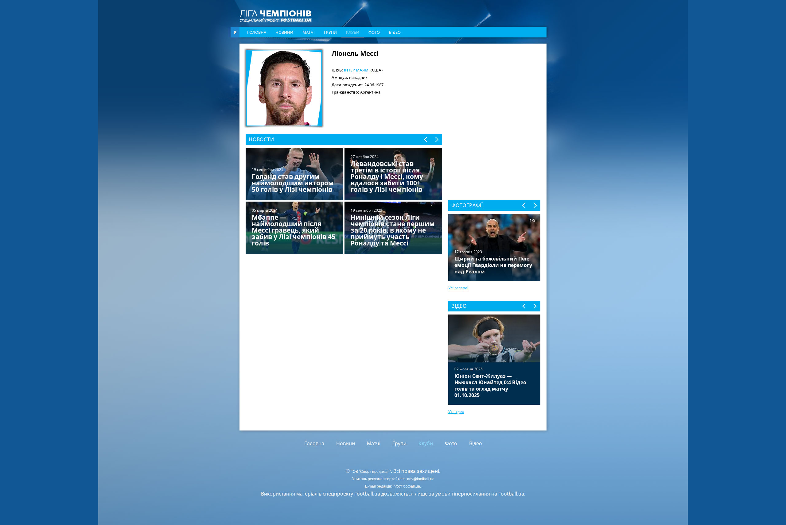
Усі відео (456, 411)
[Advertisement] (494, 88)
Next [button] (436, 139)
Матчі (308, 32)
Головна (256, 32)
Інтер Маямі (357, 70)
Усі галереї (458, 288)
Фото (374, 32)
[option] (344, 201)
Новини (284, 32)
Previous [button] (426, 139)
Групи (330, 32)
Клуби (352, 32)
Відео (395, 32)
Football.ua (511, 493)
